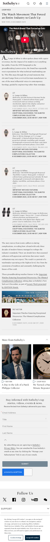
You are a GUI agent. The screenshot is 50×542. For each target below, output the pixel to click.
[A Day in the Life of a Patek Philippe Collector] (16, 362)
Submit (25, 464)
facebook (14, 499)
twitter (4, 499)
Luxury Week (6, 10)
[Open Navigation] (47, 3)
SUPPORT (6, 509)
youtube (34, 499)
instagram (23, 499)
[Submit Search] (28, 3)
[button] (26, 339)
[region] (25, 529)
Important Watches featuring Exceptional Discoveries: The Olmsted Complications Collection (25, 277)
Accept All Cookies (32, 538)
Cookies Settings (15, 538)
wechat (45, 499)
